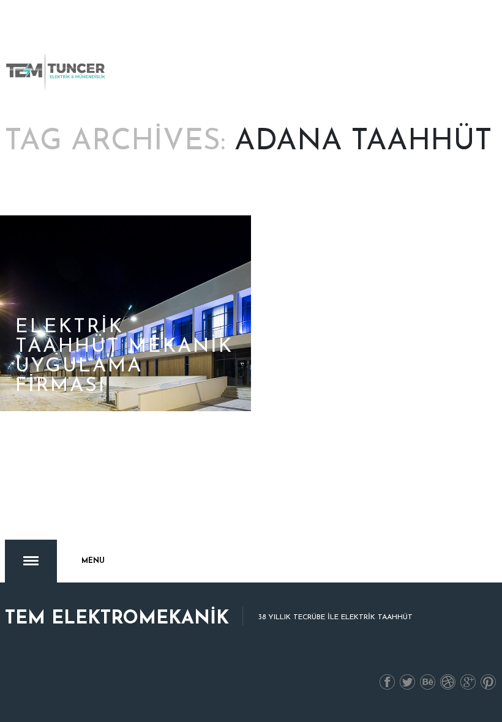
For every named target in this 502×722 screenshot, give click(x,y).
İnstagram (448, 683)
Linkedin (428, 683)
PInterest (488, 683)
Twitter (408, 683)
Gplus (468, 683)
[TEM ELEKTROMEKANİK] (56, 72)
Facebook (387, 683)
